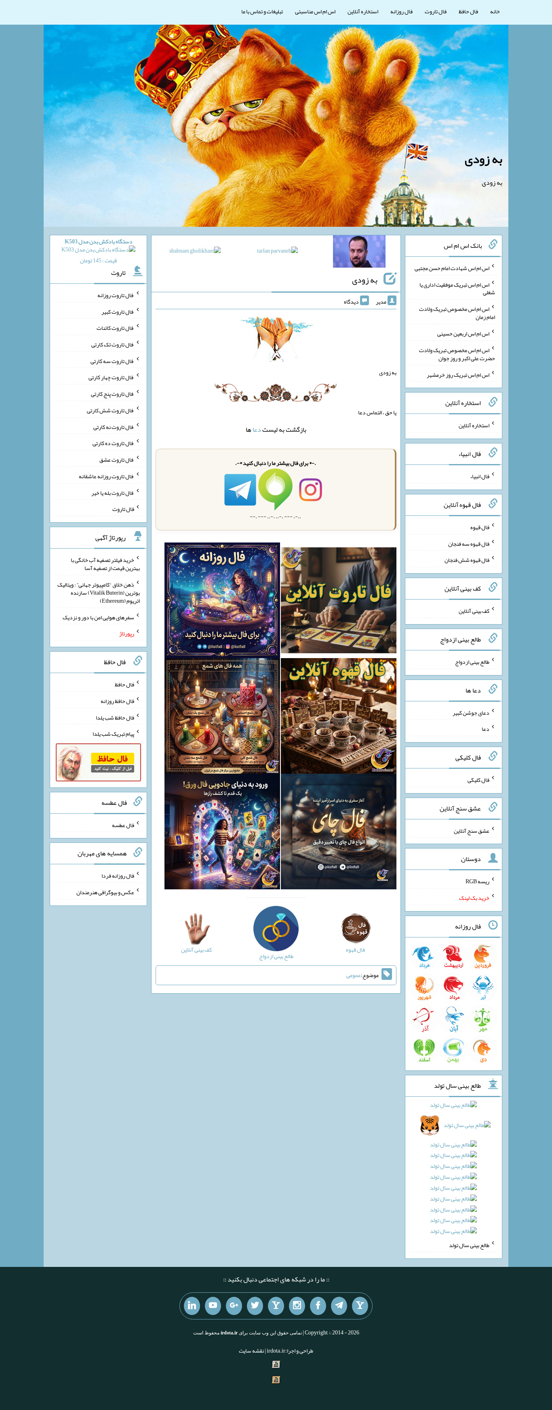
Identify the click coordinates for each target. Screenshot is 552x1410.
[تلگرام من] (339, 1306)
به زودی (483, 159)
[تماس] (276, 1306)
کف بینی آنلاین (474, 610)
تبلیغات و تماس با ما (262, 11)
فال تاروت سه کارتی (112, 360)
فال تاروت (436, 11)
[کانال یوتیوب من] (213, 1306)
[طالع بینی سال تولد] (454, 1170)
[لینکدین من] (192, 1306)
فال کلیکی (478, 779)
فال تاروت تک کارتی (112, 344)
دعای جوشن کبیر (471, 712)
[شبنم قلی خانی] (195, 252)
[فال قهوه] (338, 718)
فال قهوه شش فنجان (467, 560)
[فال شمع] (222, 718)
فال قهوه (479, 527)
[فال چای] (338, 833)
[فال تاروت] (338, 602)
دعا (257, 429)
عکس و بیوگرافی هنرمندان (105, 892)
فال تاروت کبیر (117, 311)
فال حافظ (468, 11)
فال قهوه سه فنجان (468, 543)
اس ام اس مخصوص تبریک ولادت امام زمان (457, 313)
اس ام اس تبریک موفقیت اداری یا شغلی (457, 288)
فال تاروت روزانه (115, 295)
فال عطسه (123, 824)
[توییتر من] (255, 1306)
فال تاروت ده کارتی (113, 443)
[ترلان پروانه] (277, 252)
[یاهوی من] (360, 1306)
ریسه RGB (477, 881)
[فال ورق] (222, 833)
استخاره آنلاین (363, 11)
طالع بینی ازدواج (472, 661)
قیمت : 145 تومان (99, 251)
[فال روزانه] (222, 602)
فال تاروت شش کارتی (110, 410)
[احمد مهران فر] (359, 253)
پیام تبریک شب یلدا (113, 733)
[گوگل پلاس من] (234, 1306)
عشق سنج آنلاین (471, 830)
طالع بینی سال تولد (469, 1245)
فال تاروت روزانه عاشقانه (106, 476)
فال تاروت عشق (116, 459)
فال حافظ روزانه (117, 701)
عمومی (353, 975)
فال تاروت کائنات (115, 328)
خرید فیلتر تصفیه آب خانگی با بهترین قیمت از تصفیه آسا (105, 564)
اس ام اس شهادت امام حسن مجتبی (452, 268)
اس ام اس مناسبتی (315, 11)
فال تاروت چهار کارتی (111, 377)
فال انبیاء (479, 476)
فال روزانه (401, 11)
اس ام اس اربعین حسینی (463, 333)
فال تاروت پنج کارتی (112, 393)
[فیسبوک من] (318, 1306)
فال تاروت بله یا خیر (112, 492)
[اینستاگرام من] (297, 1306)
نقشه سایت (251, 1350)
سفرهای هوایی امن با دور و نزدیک (98, 617)
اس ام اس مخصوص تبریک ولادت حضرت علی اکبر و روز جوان (457, 354)
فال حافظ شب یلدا (115, 717)
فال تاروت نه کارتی (113, 426)
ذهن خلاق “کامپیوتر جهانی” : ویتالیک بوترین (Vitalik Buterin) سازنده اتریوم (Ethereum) (98, 592)
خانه (495, 11)
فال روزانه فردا (117, 875)
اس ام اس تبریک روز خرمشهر (458, 374)
